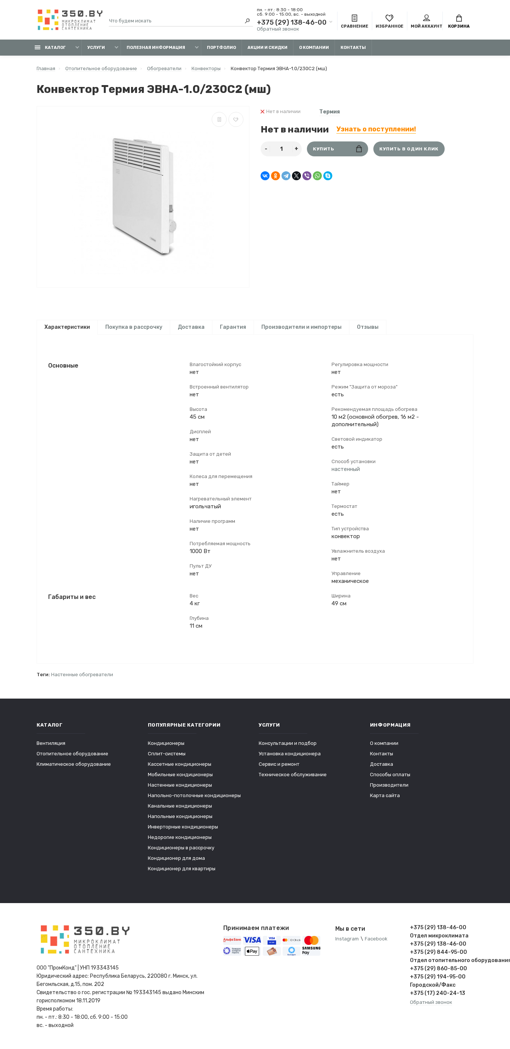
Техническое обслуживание (293, 774)
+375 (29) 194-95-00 (438, 977)
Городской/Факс (432, 985)
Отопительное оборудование (72, 753)
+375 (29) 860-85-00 (438, 968)
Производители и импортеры (301, 327)
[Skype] (327, 175)
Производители (389, 785)
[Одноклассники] (275, 175)
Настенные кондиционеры (180, 785)
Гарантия (233, 327)
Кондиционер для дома (176, 858)
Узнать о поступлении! (376, 129)
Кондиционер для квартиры (181, 868)
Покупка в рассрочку (133, 327)
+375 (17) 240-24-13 (437, 993)
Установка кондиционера (290, 753)
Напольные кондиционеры (180, 816)
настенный (346, 469)
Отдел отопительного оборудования (441, 960)
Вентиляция (51, 743)
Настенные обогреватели (82, 674)
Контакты (353, 47)
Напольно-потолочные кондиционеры (194, 795)
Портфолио (221, 47)
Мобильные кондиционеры (180, 774)
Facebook (376, 939)
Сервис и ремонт (279, 764)
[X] (296, 175)
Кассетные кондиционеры (179, 764)
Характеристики (67, 327)
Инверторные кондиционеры (183, 827)
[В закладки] (235, 119)
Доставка (191, 327)
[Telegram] (286, 175)
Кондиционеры (166, 743)
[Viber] (306, 175)
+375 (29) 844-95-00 (438, 952)
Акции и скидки (267, 47)
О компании (314, 47)
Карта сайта (385, 795)
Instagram (347, 939)
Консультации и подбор (288, 743)
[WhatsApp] (317, 175)
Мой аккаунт (426, 26)
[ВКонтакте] (265, 175)
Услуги (96, 47)
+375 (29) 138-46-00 (292, 22)
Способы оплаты (390, 774)
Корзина (459, 26)
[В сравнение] (219, 119)
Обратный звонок (278, 29)
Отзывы (368, 327)
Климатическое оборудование (74, 764)
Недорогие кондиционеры (180, 837)
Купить (324, 149)
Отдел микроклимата (439, 936)
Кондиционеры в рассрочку (181, 847)
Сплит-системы (167, 753)
